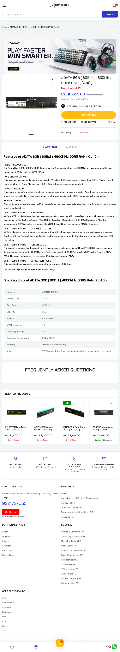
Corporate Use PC (70, 583)
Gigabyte (6, 612)
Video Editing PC (69, 545)
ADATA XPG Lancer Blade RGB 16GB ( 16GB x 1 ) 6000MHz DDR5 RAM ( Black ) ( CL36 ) (44, 428)
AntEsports (7, 550)
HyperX (5, 541)
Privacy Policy (68, 503)
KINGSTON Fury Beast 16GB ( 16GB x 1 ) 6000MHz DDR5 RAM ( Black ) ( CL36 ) (74, 428)
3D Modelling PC (69, 564)
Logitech (6, 536)
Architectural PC (69, 559)
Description (50, 147)
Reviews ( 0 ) (70, 147)
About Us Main (68, 517)
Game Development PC (72, 555)
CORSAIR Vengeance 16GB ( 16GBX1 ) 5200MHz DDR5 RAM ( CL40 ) (103, 428)
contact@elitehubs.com (13, 516)
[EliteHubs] (59, 6)
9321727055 (14, 503)
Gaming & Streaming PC (72, 531)
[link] (25, 403)
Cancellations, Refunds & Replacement (80, 498)
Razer (5, 531)
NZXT (5, 621)
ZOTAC (5, 630)
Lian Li (5, 626)
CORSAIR (6, 607)
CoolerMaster (8, 602)
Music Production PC (71, 541)
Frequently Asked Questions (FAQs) (78, 512)
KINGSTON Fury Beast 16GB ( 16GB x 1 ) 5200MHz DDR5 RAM (16, 428)
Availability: (66, 132)
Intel (4, 616)
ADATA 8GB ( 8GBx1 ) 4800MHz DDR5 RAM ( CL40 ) (86, 80)
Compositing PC (68, 573)
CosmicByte (8, 555)
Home (4, 27)
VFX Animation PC (69, 569)
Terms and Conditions (71, 507)
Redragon (6, 545)
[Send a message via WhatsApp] (114, 647)
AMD (4, 598)
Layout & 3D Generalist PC (74, 550)
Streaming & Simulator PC (73, 536)
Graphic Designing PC (71, 578)
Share (113, 122)
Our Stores (11, 511)
